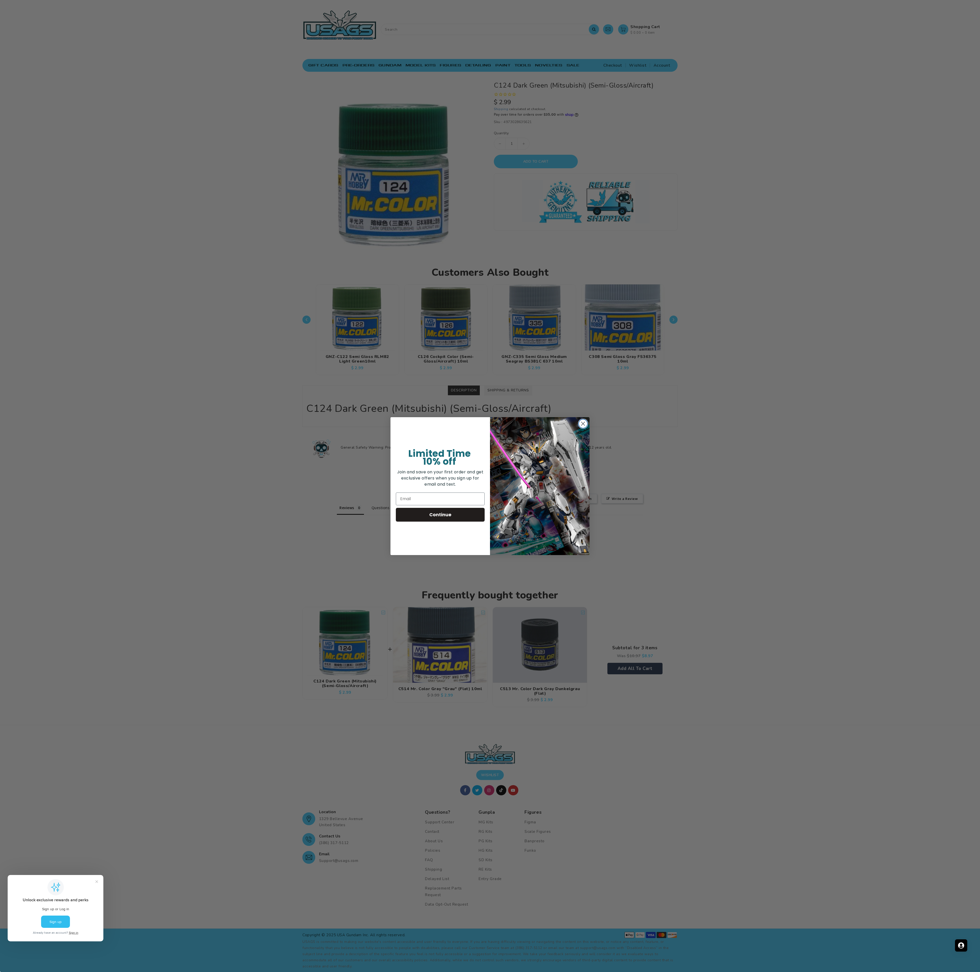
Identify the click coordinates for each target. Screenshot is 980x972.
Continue (440, 514)
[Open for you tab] (961, 945)
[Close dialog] (583, 423)
